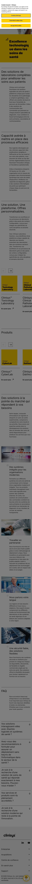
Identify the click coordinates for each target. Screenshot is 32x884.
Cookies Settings (16, 15)
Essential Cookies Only (16, 20)
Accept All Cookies (16, 25)
